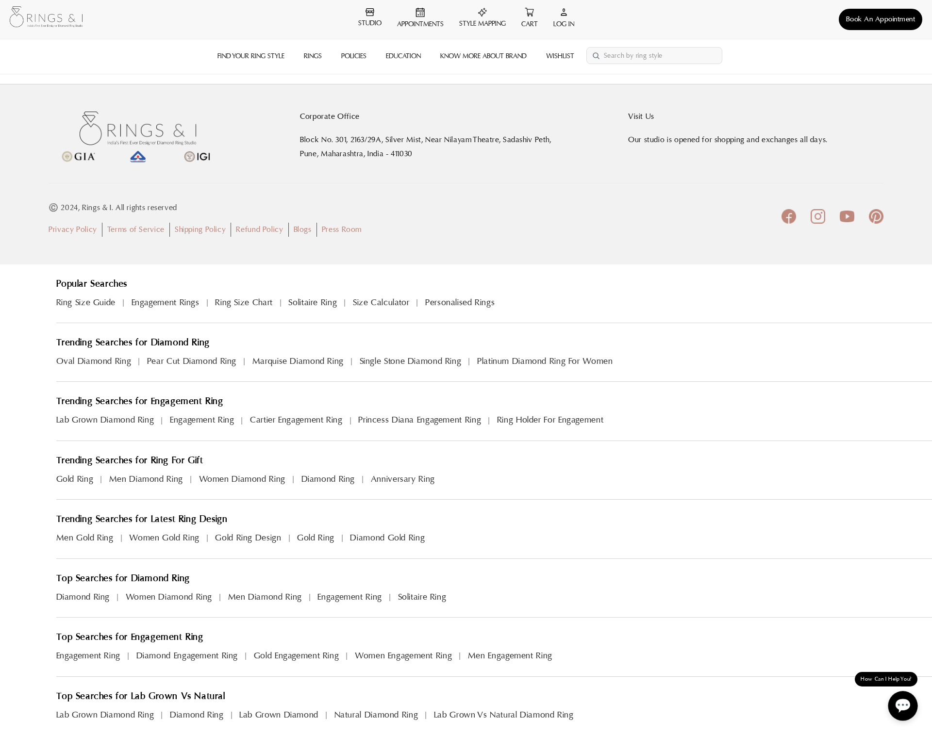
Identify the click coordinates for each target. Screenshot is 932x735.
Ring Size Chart (243, 302)
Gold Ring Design (248, 537)
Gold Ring (75, 479)
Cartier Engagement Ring (296, 419)
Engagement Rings (166, 302)
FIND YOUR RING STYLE (250, 56)
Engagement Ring (202, 419)
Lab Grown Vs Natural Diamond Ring (504, 714)
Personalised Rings (460, 302)
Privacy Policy (73, 229)
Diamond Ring (328, 479)
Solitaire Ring (312, 302)
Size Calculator (381, 302)
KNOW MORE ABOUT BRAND (483, 56)
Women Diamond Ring (242, 479)
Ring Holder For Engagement (550, 419)
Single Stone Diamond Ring (411, 361)
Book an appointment (880, 19)
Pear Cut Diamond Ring (191, 361)
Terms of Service (136, 229)
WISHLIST (560, 56)
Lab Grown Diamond (278, 714)
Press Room (342, 229)
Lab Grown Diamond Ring (105, 419)
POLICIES (353, 56)
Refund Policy (259, 229)
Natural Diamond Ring (376, 714)
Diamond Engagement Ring (187, 655)
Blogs (303, 229)
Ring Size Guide (86, 302)
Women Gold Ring (164, 537)
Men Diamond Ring (146, 479)
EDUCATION (403, 56)
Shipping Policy (200, 229)
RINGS (313, 56)
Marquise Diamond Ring (298, 361)
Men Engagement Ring (510, 655)
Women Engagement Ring (403, 655)
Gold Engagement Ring (296, 655)
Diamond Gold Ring (387, 537)
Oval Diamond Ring (94, 361)
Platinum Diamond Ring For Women (545, 361)
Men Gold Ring (85, 537)
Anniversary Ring (403, 479)
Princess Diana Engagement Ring (419, 419)
